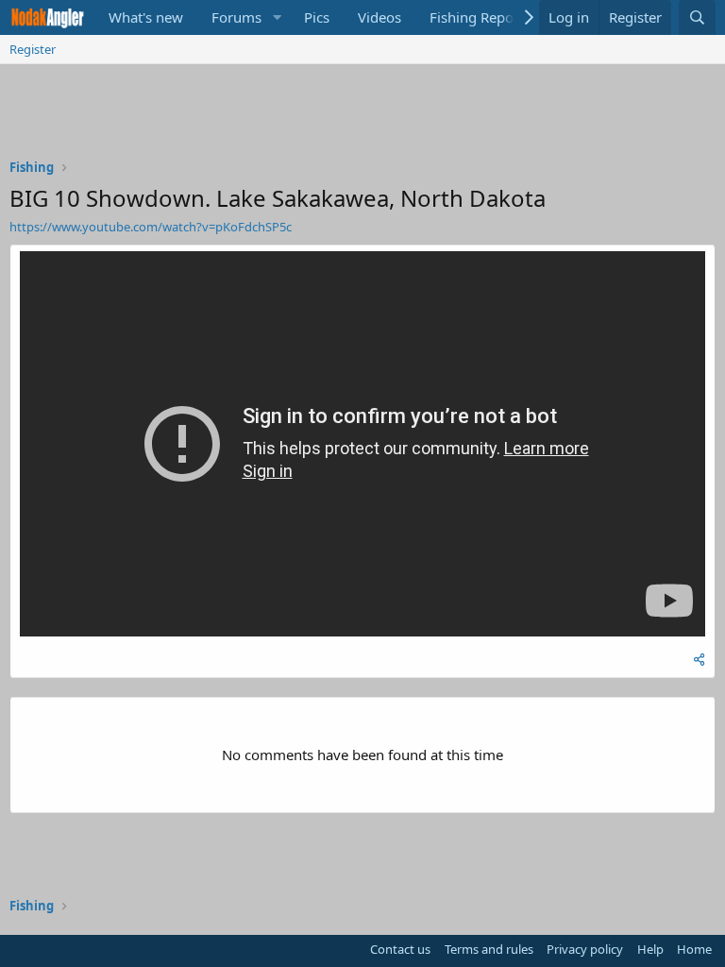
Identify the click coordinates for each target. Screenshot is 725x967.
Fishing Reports (480, 17)
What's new (146, 17)
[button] (276, 17)
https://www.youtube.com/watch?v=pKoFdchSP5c (150, 226)
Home (694, 949)
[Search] (697, 17)
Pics (316, 17)
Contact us (400, 949)
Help (650, 949)
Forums (236, 17)
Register (32, 49)
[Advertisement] (362, 116)
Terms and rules (489, 949)
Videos (379, 17)
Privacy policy (585, 949)
